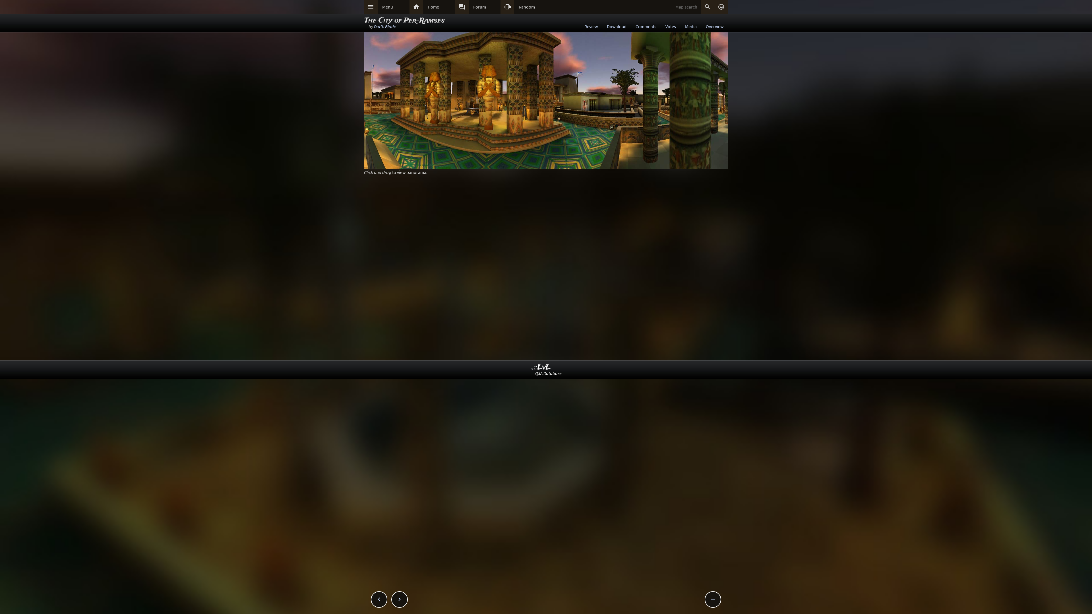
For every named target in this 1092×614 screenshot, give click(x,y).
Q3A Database (548, 373)
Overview (714, 26)
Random (527, 7)
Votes (670, 26)
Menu (387, 7)
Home (433, 7)
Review (591, 26)
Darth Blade (385, 26)
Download (616, 26)
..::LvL (540, 367)
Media (691, 26)
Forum (479, 7)
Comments (646, 26)
